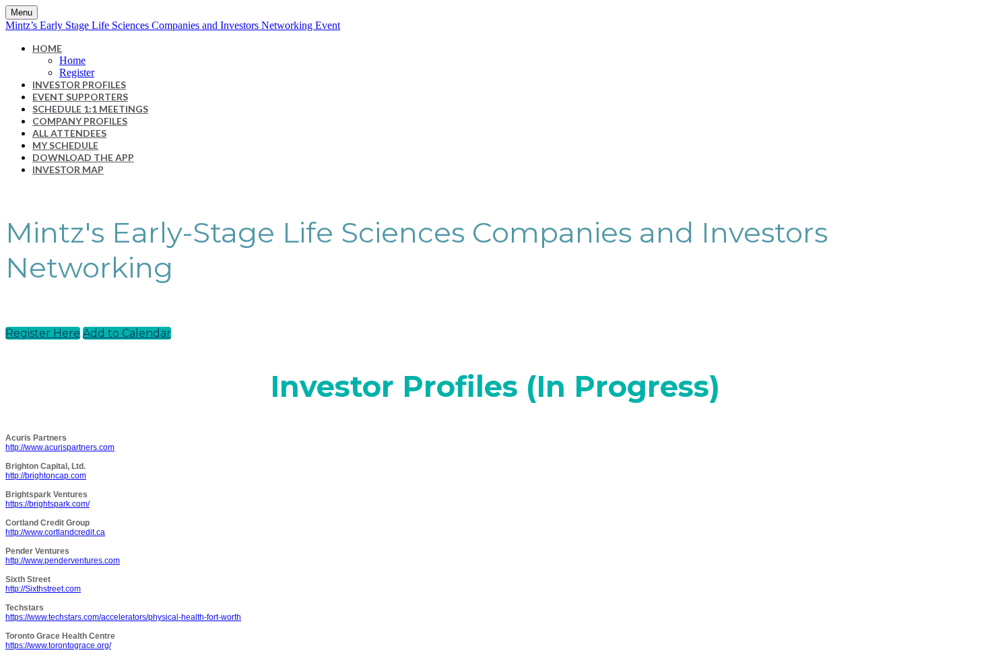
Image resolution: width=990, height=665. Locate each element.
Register (76, 72)
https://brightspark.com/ (47, 504)
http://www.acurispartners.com (59, 447)
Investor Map (68, 169)
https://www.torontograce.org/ (58, 645)
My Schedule (65, 145)
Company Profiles (79, 121)
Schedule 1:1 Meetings (90, 109)
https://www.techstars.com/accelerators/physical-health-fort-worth (123, 617)
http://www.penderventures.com (62, 560)
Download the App (83, 157)
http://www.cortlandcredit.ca (55, 532)
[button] (42, 333)
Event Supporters (80, 96)
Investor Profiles (79, 84)
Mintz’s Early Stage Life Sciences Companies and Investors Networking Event (172, 25)
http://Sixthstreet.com (43, 589)
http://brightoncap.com (45, 475)
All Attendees (69, 133)
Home (47, 48)
